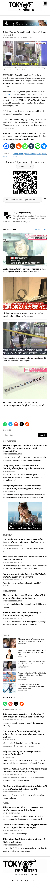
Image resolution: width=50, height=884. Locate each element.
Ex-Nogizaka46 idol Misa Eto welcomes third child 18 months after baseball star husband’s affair (32, 664)
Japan (20, 153)
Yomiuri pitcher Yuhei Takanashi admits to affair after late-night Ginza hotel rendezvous (32, 675)
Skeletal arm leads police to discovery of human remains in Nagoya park (22, 614)
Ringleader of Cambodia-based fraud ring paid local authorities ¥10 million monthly (25, 787)
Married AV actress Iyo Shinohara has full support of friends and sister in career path (32, 652)
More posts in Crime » (41, 229)
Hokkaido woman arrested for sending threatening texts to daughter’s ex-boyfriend (23, 404)
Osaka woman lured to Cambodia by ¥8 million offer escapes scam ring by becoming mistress (23, 734)
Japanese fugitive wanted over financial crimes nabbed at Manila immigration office (25, 770)
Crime (15, 153)
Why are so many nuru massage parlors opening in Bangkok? (22, 753)
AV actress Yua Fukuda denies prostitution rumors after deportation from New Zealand (31, 686)
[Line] (37, 146)
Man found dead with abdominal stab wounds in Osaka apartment (25, 558)
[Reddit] (19, 146)
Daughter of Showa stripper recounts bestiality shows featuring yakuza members (23, 467)
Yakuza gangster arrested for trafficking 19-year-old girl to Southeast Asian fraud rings (24, 715)
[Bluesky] (44, 146)
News (44, 153)
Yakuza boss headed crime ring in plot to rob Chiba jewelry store (24, 840)
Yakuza (14, 156)
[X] (12, 146)
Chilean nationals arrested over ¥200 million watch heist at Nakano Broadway (23, 314)
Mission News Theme (18, 881)
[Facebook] (6, 146)
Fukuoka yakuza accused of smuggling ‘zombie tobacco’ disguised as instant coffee (25, 826)
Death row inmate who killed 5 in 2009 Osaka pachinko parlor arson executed (24, 575)
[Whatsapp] (25, 146)
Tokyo (5, 156)
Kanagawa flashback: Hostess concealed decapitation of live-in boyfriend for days (22, 487)
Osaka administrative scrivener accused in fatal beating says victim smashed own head (23, 540)
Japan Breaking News (32, 153)
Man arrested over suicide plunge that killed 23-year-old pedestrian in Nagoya (24, 596)
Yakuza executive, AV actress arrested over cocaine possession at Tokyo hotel (31, 640)
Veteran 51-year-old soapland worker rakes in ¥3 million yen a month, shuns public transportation (25, 448)
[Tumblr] (31, 146)
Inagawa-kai (8, 94)
